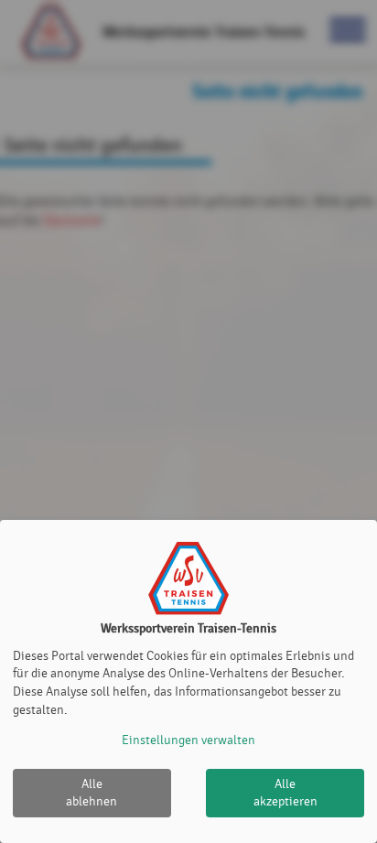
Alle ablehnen (91, 793)
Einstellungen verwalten (188, 740)
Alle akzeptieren (285, 793)
